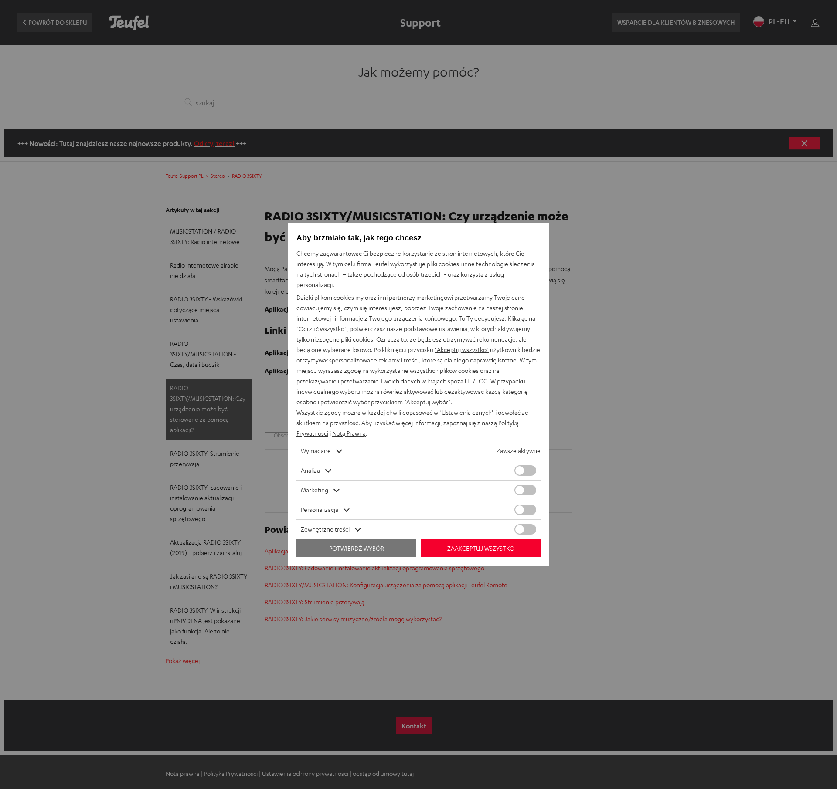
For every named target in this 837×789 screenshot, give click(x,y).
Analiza (310, 470)
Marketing (314, 490)
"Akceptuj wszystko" (462, 349)
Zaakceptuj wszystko (480, 548)
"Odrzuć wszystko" (321, 328)
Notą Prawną (349, 433)
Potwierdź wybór (356, 548)
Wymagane (316, 450)
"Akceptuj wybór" (427, 402)
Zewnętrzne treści (325, 529)
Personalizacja (319, 509)
